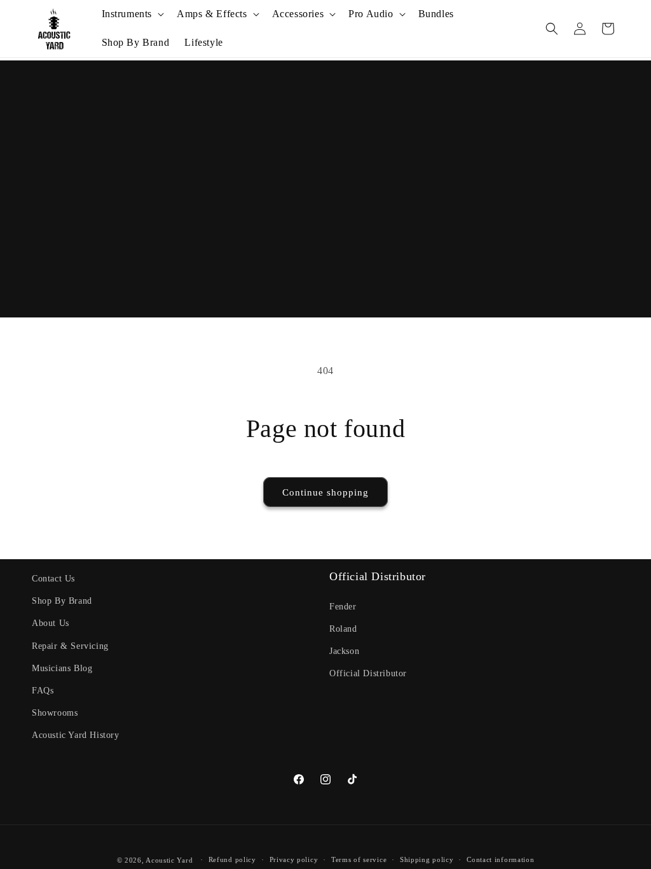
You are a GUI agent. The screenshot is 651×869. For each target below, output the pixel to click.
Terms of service (359, 859)
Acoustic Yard (169, 860)
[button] (132, 14)
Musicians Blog (62, 668)
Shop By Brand (62, 601)
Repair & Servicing (70, 646)
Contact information (500, 859)
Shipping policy (427, 859)
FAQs (42, 690)
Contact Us (53, 578)
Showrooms (55, 713)
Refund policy (232, 859)
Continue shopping (325, 492)
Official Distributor (368, 673)
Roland (343, 629)
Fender (343, 606)
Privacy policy (294, 859)
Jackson (344, 651)
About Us (50, 623)
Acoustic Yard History (76, 735)
